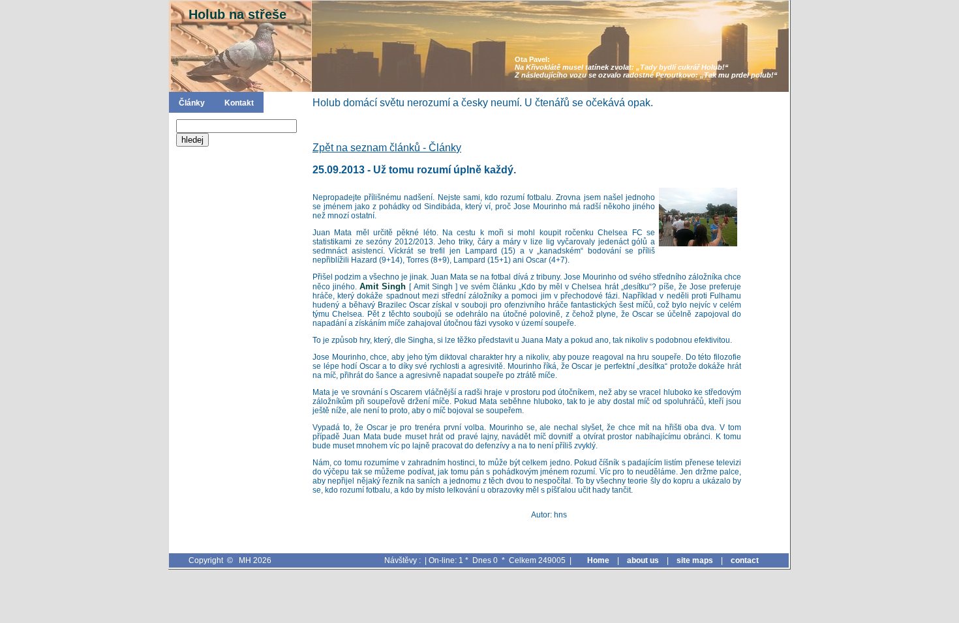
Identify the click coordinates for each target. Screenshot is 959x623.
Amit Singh (384, 286)
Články (192, 103)
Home (598, 560)
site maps (695, 560)
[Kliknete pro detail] (698, 217)
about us (643, 560)
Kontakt (239, 103)
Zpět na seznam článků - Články (386, 147)
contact (745, 560)
